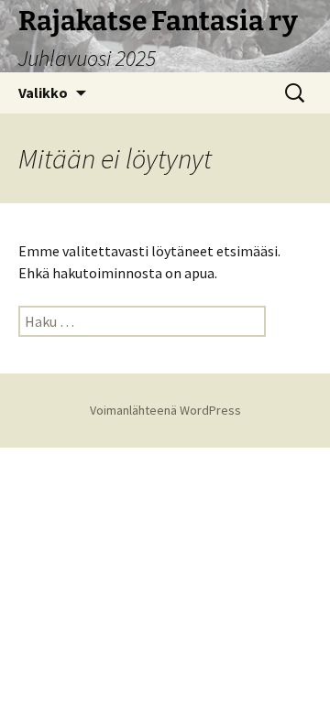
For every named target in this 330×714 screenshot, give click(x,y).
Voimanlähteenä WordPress (165, 410)
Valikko (43, 92)
